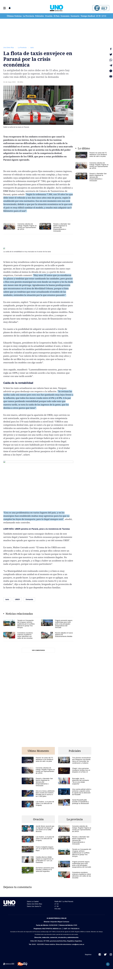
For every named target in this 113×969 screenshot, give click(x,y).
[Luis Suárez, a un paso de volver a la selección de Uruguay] (38, 804)
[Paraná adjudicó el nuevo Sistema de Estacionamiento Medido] (57, 635)
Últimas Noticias (14, 16)
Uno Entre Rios (8, 47)
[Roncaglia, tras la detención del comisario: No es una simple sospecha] (74, 781)
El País (57, 16)
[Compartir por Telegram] (111, 65)
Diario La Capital (33, 901)
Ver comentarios (38, 650)
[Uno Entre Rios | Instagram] (111, 954)
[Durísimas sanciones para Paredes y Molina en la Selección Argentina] (38, 870)
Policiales (39, 16)
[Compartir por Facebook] (111, 49)
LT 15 (104, 16)
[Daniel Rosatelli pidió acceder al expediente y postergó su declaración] (74, 802)
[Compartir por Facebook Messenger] (111, 71)
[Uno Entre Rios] (56, 8)
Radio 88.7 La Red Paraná (64, 901)
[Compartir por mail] (111, 76)
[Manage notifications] (108, 964)
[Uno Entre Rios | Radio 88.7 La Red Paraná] (100, 8)
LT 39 (98, 16)
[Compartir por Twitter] (111, 54)
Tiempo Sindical (88, 16)
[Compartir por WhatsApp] (111, 60)
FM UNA (57, 909)
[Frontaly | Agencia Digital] (21, 964)
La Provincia (28, 16)
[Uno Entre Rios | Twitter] (105, 954)
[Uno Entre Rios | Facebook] (100, 954)
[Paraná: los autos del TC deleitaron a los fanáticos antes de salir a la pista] (92, 155)
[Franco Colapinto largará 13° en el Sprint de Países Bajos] (38, 849)
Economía (65, 16)
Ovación (49, 16)
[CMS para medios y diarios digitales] (8, 964)
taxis (32, 47)
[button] (4, 8)
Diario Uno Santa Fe (34, 906)
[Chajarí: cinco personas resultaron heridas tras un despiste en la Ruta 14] (74, 770)
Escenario (75, 16)
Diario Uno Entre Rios (34, 904)
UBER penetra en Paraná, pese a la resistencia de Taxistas (42, 529)
